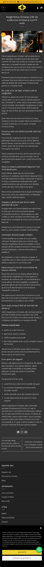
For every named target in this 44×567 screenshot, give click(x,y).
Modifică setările (22, 558)
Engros (5, 522)
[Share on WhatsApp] (18, 432)
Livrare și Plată (8, 497)
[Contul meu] (38, 8)
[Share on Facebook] (22, 432)
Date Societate (8, 518)
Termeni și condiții (9, 476)
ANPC (4, 514)
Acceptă (22, 552)
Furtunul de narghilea (11, 138)
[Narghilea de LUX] (22, 8)
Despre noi (6, 472)
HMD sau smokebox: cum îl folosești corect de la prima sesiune (33, 444)
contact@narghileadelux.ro (30, 2)
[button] (41, 528)
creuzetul (26, 315)
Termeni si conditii (15, 563)
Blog (4, 480)
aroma (24, 59)
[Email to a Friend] (26, 432)
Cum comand (7, 493)
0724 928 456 (10, 2)
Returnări (6, 501)
